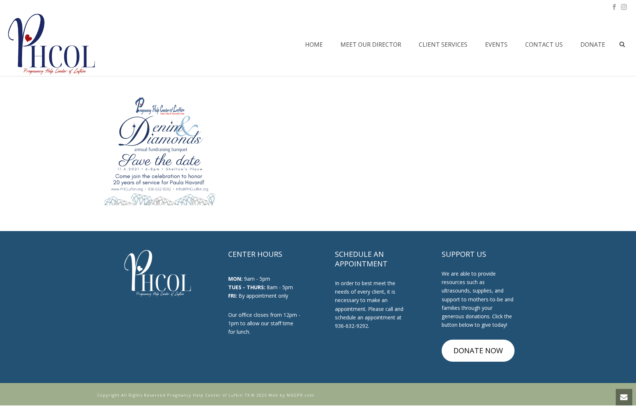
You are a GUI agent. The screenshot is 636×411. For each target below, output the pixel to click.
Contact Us (544, 44)
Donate (592, 44)
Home (314, 44)
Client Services (443, 44)
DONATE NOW (478, 350)
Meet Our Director (370, 44)
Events (496, 44)
